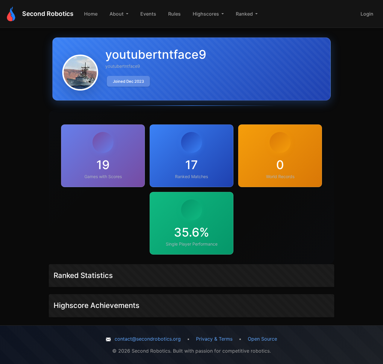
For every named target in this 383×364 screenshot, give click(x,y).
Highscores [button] (206, 14)
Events (148, 14)
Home (91, 14)
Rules (174, 14)
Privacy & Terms (214, 339)
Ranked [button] (245, 14)
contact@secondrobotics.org (148, 339)
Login (367, 14)
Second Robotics (47, 13)
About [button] (117, 14)
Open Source (262, 339)
